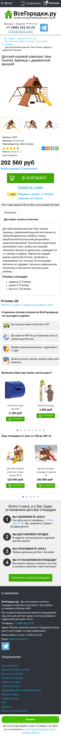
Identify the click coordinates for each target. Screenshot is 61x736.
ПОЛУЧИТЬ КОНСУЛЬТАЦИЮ (30, 577)
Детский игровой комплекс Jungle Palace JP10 (15, 471)
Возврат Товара (10, 694)
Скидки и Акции (10, 698)
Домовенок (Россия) (27, 38)
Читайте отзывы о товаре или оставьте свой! (27, 305)
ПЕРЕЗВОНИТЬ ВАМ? (20, 31)
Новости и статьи (11, 682)
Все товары (9, 38)
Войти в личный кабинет (15, 710)
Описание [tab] (10, 212)
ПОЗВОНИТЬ (33, 3)
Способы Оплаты (11, 686)
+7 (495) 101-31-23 (20, 27)
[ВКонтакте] (44, 148)
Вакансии (7, 706)
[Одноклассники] (48, 148)
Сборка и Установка (12, 678)
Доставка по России (12, 673)
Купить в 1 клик (30, 187)
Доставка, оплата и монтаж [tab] (21, 219)
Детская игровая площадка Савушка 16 (46, 471)
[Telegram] (52, 148)
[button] (55, 125)
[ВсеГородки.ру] (30, 14)
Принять (31, 719)
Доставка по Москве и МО (16, 669)
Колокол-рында (46, 405)
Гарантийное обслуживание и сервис (21, 690)
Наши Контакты (10, 665)
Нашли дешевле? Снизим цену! (19, 168)
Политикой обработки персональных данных (39, 731)
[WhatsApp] (57, 148)
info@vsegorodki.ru (18, 639)
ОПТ (4, 702)
